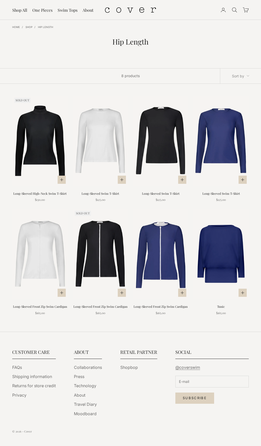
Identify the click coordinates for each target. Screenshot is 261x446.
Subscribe (195, 398)
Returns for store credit (34, 385)
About (88, 10)
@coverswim (187, 367)
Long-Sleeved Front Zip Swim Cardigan (40, 306)
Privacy (19, 395)
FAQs (17, 367)
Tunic (221, 306)
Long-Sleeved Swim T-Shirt (100, 193)
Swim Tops (67, 10)
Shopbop (129, 367)
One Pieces (42, 10)
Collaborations (88, 367)
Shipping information (32, 376)
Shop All (19, 10)
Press (79, 376)
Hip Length (45, 27)
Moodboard (85, 413)
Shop (28, 27)
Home (16, 27)
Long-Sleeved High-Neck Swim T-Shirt (40, 193)
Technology (85, 385)
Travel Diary (85, 404)
